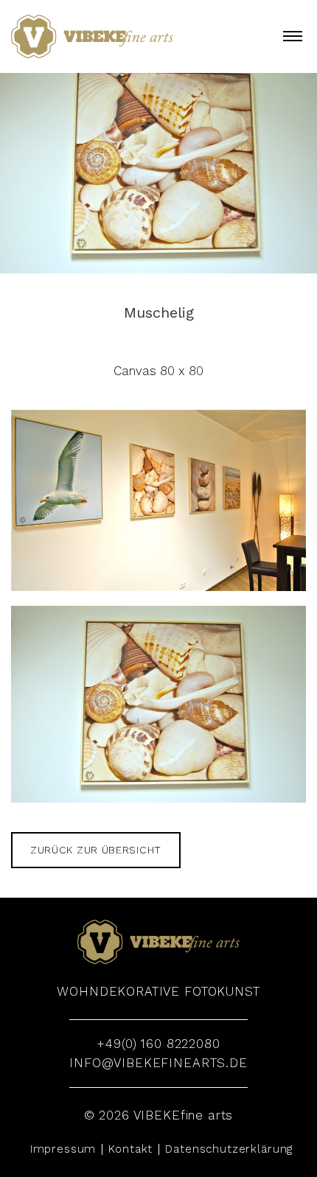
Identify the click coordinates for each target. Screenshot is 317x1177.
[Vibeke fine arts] (92, 36)
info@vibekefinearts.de (158, 1062)
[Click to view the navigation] (292, 35)
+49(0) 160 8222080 (158, 1043)
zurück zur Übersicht (95, 850)
